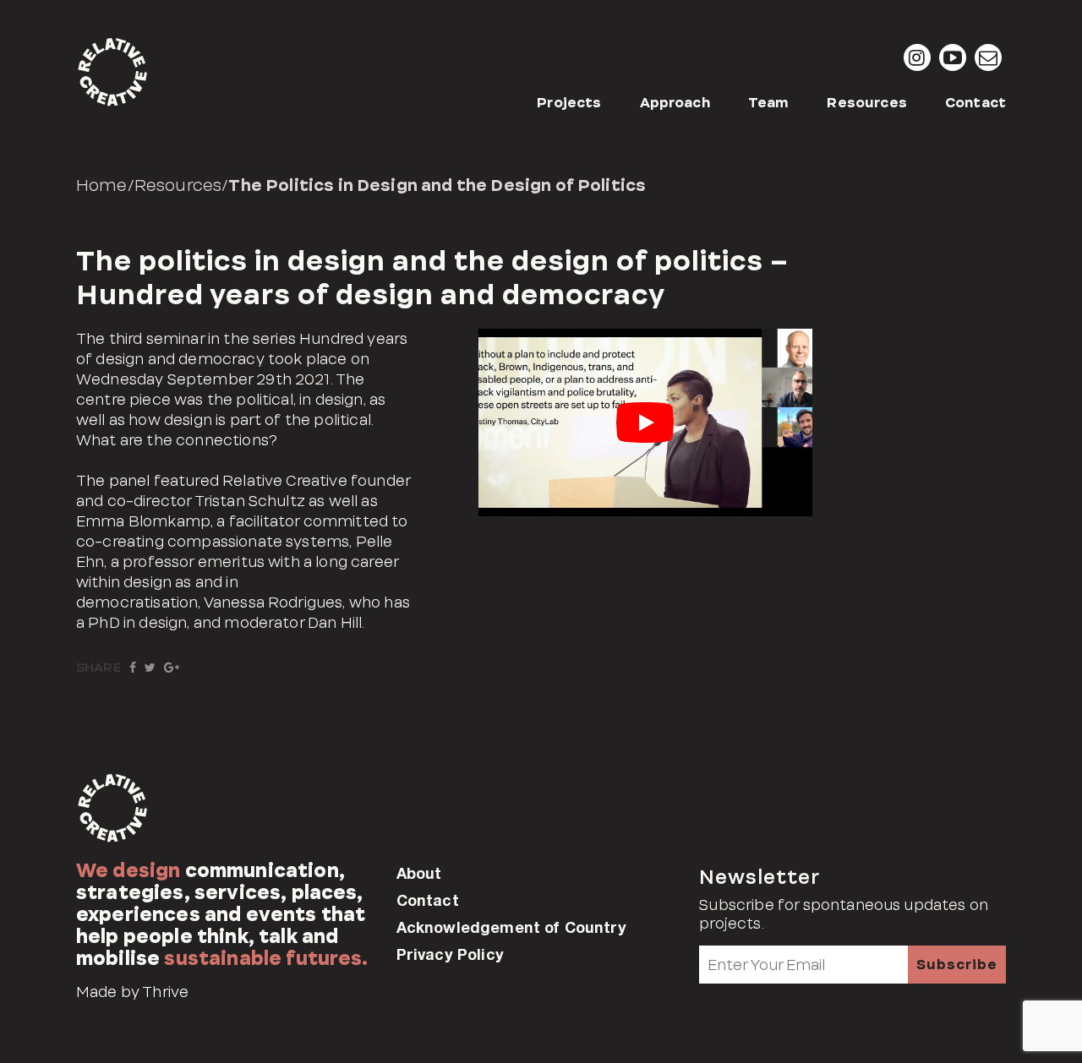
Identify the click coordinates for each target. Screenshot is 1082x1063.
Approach (675, 103)
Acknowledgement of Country (511, 927)
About (419, 873)
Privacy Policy (450, 954)
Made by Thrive (132, 992)
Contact (975, 103)
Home (102, 185)
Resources (866, 103)
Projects (569, 103)
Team (769, 103)
